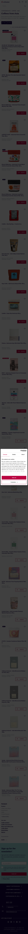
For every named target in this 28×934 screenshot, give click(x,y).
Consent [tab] (5, 454)
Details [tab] (14, 454)
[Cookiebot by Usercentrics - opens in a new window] (20, 451)
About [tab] (22, 454)
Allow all (14, 477)
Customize (13, 482)
